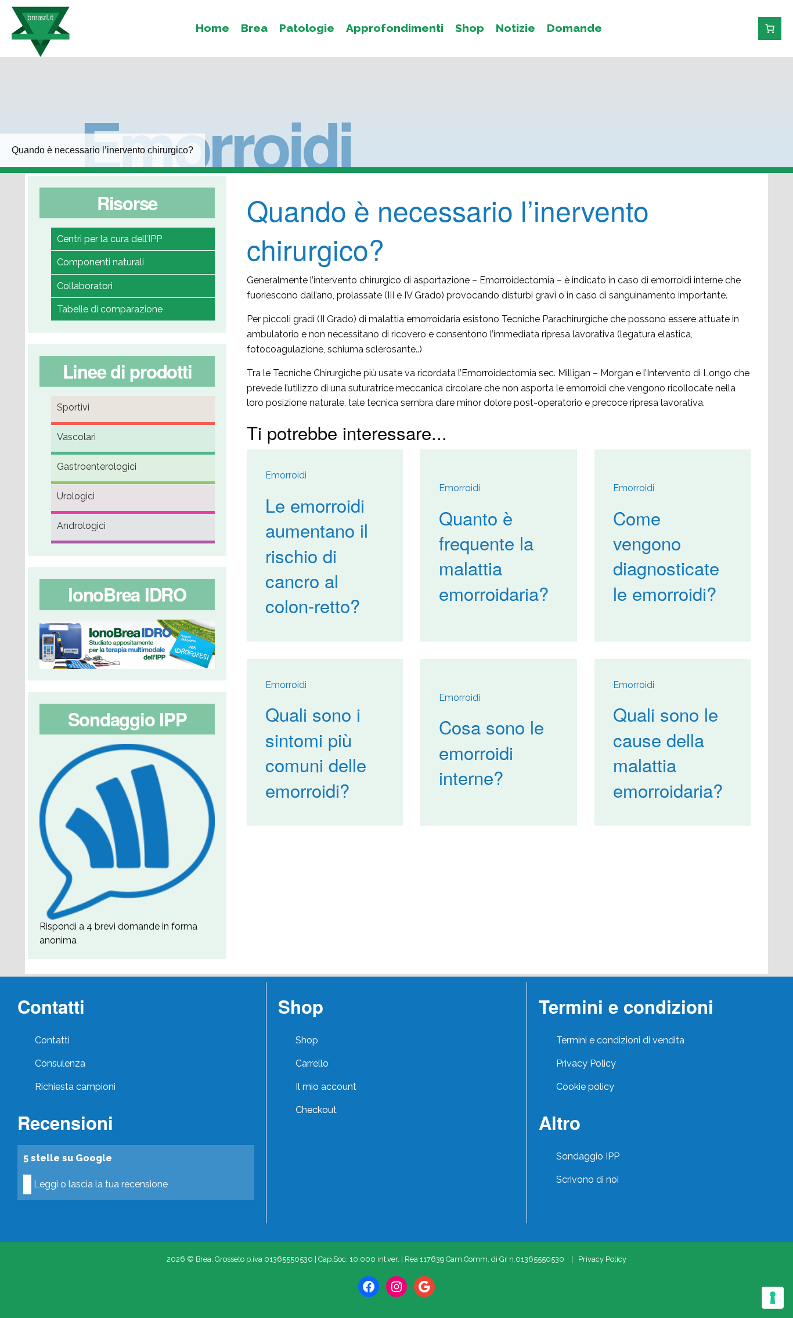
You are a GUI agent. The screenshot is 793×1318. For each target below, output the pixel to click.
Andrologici (81, 525)
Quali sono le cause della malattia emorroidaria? (668, 751)
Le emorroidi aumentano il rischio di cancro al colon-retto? (316, 555)
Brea (254, 27)
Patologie (306, 27)
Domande (574, 27)
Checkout (316, 1109)
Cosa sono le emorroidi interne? (491, 752)
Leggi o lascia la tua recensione (101, 1184)
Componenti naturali (100, 262)
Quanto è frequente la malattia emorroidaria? (494, 555)
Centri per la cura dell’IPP (109, 238)
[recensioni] (729, 28)
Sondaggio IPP (587, 1156)
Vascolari (76, 436)
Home (212, 27)
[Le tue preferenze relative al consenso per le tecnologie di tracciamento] (773, 1298)
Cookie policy (585, 1086)
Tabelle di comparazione (110, 309)
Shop (469, 27)
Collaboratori (85, 285)
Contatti (52, 1040)
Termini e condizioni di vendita (620, 1040)
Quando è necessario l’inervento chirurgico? (448, 229)
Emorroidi (216, 144)
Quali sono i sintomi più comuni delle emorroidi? (315, 751)
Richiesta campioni (75, 1086)
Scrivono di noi (587, 1179)
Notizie (515, 27)
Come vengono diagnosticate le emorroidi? (666, 555)
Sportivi (73, 407)
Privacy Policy (586, 1063)
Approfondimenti (395, 27)
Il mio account (325, 1086)
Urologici (76, 496)
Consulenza (60, 1063)
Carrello (312, 1063)
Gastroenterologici (96, 466)
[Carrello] (769, 28)
